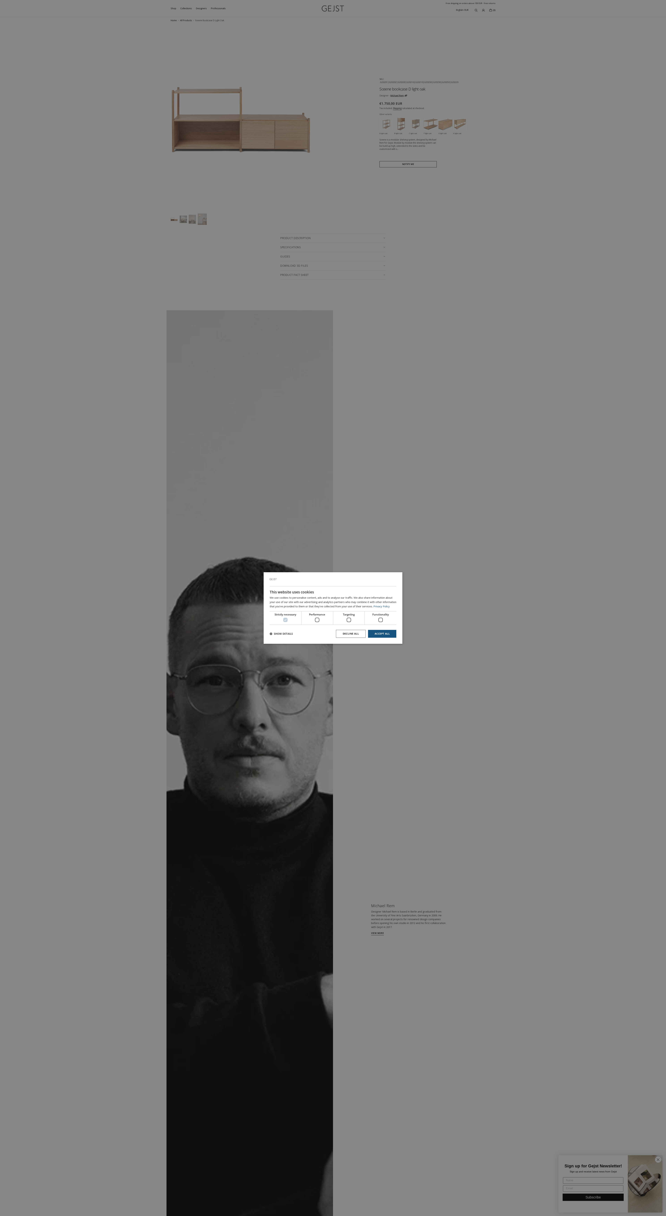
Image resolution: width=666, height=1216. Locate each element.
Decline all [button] (351, 633)
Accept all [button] (382, 633)
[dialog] (333, 608)
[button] (281, 634)
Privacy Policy (381, 606)
